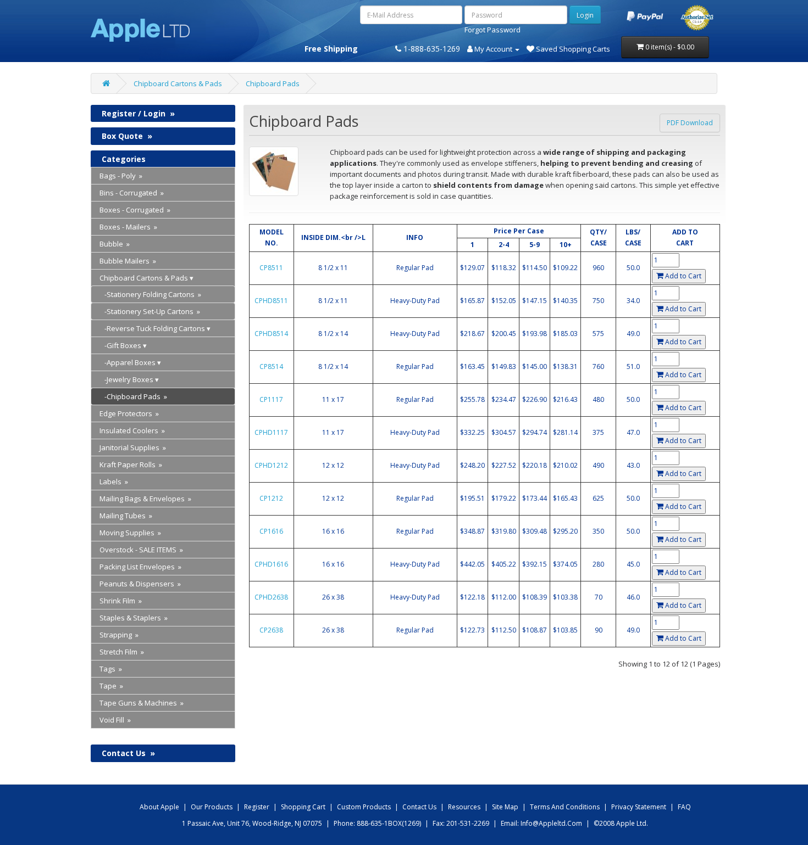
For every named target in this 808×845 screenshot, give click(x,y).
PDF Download (690, 122)
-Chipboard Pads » (133, 396)
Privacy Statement (638, 807)
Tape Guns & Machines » (141, 703)
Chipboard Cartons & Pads (178, 83)
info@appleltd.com (551, 823)
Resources (464, 807)
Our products (212, 807)
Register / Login (138, 113)
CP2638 (271, 630)
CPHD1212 (271, 465)
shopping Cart (303, 807)
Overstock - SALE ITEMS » (141, 550)
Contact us (419, 807)
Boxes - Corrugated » (134, 210)
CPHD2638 (271, 597)
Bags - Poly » (120, 176)
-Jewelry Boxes (126, 379)
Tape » (111, 686)
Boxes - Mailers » (128, 227)
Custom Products (364, 807)
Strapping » (119, 635)
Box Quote (127, 136)
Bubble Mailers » (127, 261)
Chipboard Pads (273, 83)
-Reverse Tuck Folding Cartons (152, 328)
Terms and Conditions (565, 807)
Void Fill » (115, 720)
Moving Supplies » (130, 533)
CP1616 (271, 531)
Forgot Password (492, 30)
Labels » (113, 481)
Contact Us (128, 753)
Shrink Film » (120, 601)
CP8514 (271, 366)
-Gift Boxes (120, 345)
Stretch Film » (121, 652)
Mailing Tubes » (125, 516)
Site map (505, 807)
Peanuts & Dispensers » (140, 584)
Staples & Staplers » (133, 618)
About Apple (159, 807)
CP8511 (271, 267)
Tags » (110, 669)
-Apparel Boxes (127, 362)
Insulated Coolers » (132, 430)
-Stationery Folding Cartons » (150, 294)
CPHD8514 (271, 333)
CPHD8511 (271, 300)
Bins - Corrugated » (131, 193)
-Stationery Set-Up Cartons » (149, 311)
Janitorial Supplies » (132, 447)
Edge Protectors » (129, 413)
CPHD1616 (271, 564)
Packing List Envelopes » (140, 567)
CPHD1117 (271, 432)
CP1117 (271, 399)
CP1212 (271, 498)
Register (256, 807)
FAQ (684, 807)
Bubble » (114, 244)
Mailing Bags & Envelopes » (145, 498)
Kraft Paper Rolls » (130, 464)
